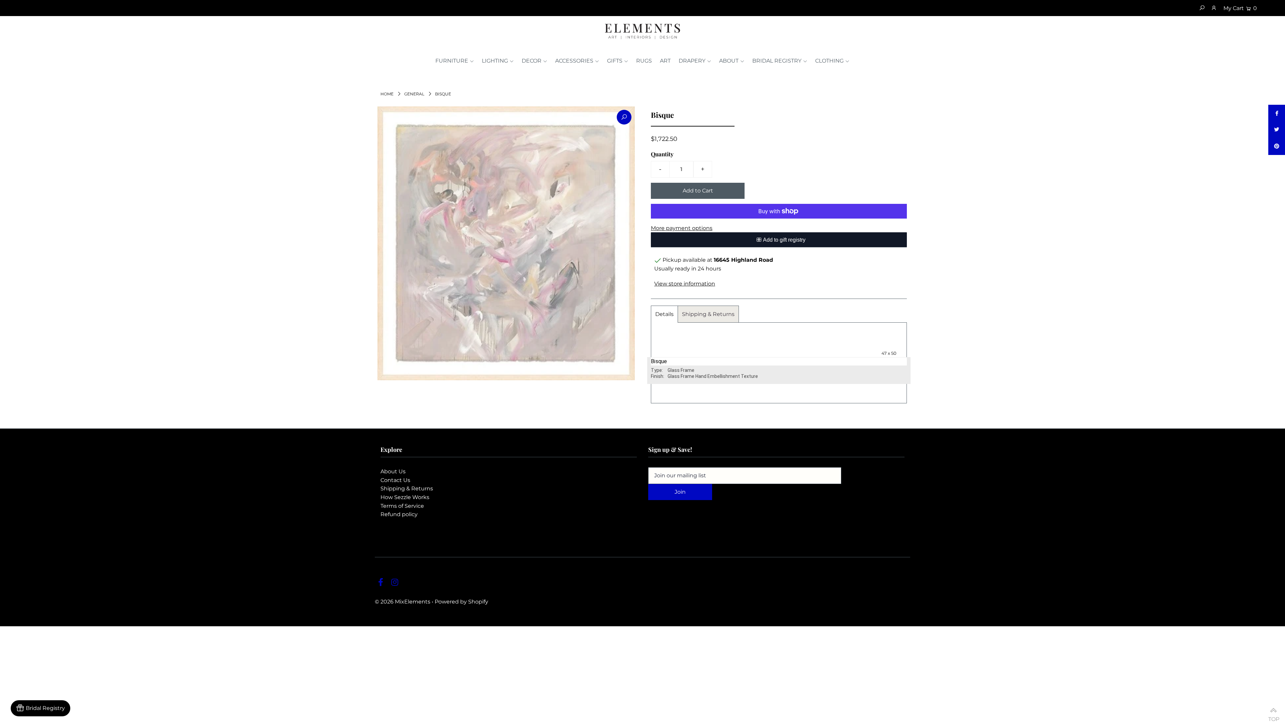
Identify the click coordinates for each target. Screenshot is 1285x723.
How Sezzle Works (404, 497)
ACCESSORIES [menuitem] (574, 61)
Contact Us (395, 480)
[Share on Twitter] (1276, 130)
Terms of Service (402, 506)
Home (387, 93)
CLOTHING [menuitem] (829, 61)
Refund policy (399, 514)
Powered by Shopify (461, 601)
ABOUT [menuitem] (729, 61)
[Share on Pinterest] (1276, 146)
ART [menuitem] (665, 61)
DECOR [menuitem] (531, 61)
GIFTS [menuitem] (614, 61)
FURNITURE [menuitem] (451, 61)
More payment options (681, 228)
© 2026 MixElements (402, 601)
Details (664, 314)
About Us (393, 471)
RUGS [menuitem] (644, 61)
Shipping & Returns (708, 314)
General (414, 93)
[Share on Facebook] (1276, 113)
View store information (684, 283)
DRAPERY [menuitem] (692, 61)
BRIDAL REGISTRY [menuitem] (776, 61)
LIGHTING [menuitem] (495, 61)
